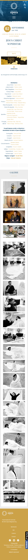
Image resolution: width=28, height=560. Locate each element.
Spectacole (14, 527)
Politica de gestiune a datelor (14, 547)
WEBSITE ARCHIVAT (14, 552)
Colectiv (14, 533)
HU (23, 1)
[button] (14, 249)
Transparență (14, 543)
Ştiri (14, 530)
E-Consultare (14, 549)
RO (26, 1)
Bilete (14, 53)
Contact (14, 536)
